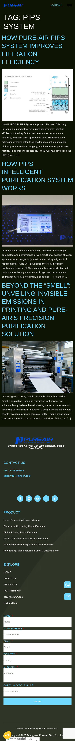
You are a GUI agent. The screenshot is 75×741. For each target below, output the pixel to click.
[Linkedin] (29, 498)
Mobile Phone (13, 629)
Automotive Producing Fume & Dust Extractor (28, 544)
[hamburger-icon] (69, 5)
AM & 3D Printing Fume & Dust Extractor (25, 538)
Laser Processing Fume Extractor (21, 520)
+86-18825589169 (13, 470)
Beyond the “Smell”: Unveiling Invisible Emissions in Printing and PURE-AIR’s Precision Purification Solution (36, 310)
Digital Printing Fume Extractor (20, 532)
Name (7, 616)
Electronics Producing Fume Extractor (24, 526)
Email (7, 641)
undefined (24, 738)
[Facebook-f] (20, 498)
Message (9, 667)
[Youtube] (37, 498)
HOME (7, 572)
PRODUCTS (10, 584)
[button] (56, 5)
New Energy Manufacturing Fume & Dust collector (31, 550)
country (9, 654)
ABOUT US (10, 578)
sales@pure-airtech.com (17, 475)
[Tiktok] (55, 498)
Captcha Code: (18, 685)
